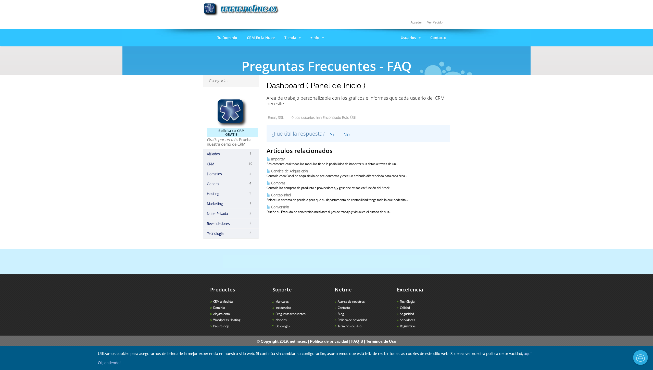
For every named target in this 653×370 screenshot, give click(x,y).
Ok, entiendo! (109, 362)
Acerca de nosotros (351, 301)
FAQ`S (357, 341)
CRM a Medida (223, 301)
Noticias (281, 320)
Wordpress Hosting (226, 320)
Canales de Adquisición (289, 171)
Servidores (407, 320)
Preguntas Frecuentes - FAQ (295, 79)
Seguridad (407, 314)
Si (332, 134)
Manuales (282, 301)
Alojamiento (221, 314)
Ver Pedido (435, 22)
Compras (277, 183)
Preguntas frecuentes (290, 314)
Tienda (290, 37)
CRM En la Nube (260, 37)
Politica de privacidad (352, 320)
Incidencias (283, 307)
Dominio (219, 307)
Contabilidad (280, 195)
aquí (527, 353)
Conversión (279, 207)
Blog (341, 314)
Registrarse (408, 326)
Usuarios (408, 37)
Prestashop (221, 326)
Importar (277, 159)
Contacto (437, 37)
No (346, 134)
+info (314, 37)
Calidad (405, 307)
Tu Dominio (226, 37)
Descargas (282, 326)
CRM (330, 79)
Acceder (416, 22)
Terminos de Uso (349, 326)
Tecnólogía (407, 301)
